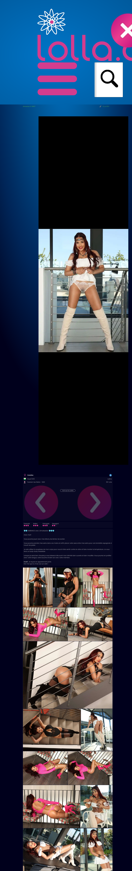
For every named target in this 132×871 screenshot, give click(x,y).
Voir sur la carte (67, 490)
